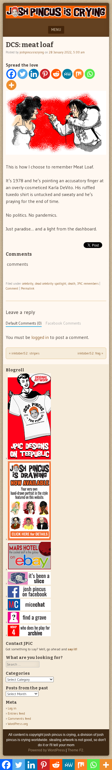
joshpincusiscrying (32, 52)
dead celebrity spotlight (50, 284)
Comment (12, 288)
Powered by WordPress (46, 750)
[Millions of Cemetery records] (29, 622)
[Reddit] (56, 74)
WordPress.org (18, 723)
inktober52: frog (90, 353)
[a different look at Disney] (29, 609)
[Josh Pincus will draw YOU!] (29, 539)
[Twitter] (23, 74)
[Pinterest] (45, 74)
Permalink (27, 288)
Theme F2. (75, 750)
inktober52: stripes (24, 353)
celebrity (27, 284)
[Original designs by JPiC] (29, 458)
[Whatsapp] (90, 74)
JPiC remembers (88, 284)
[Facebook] (11, 74)
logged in (40, 337)
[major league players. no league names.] (29, 635)
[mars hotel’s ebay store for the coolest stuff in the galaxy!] (29, 569)
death (72, 284)
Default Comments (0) (24, 323)
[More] (11, 85)
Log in (12, 708)
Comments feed (19, 718)
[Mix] (79, 74)
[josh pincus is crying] (56, 17)
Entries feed (16, 713)
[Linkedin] (34, 74)
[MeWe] (67, 74)
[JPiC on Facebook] (29, 596)
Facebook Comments (63, 323)
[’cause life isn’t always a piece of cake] (29, 583)
